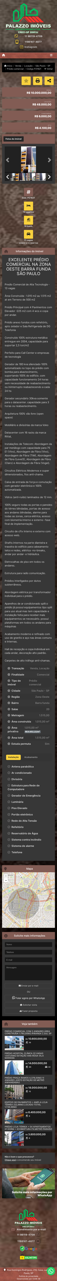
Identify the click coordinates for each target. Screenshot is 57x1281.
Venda (18, 65)
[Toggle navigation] (51, 55)
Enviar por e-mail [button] (29, 985)
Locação (28, 65)
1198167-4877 (33, 41)
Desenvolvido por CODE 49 (28, 1279)
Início (9, 65)
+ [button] (6, 876)
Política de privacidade (28, 1276)
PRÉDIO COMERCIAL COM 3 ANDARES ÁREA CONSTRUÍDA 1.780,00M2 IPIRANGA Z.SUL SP (28, 1032)
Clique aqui (10, 1160)
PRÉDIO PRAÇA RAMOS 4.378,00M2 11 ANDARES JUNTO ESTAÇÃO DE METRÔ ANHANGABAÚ (24, 1080)
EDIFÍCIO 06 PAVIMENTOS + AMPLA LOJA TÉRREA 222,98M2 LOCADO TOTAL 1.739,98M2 (26, 1104)
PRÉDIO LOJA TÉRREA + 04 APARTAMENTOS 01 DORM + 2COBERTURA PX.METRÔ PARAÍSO (28, 1127)
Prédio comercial (15, 69)
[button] (8, 160)
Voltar (49, 69)
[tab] (13, 139)
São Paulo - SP (42, 65)
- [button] (6, 880)
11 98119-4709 (33, 36)
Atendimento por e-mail (31, 1229)
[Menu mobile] (3, 55)
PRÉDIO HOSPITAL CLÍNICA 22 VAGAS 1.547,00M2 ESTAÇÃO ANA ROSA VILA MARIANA (24, 1055)
